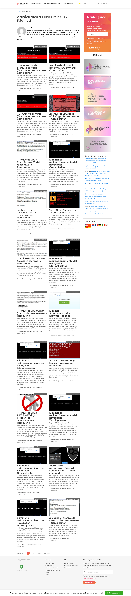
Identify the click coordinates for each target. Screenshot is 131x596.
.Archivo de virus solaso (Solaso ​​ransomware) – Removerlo (31, 261)
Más (65, 560)
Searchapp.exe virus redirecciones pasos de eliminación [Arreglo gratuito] (96, 196)
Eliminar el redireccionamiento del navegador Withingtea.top (63, 416)
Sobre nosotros (69, 563)
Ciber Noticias (36, 3)
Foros (47, 575)
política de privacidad (96, 593)
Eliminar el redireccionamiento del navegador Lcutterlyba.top (30, 522)
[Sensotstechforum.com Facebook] (101, 4)
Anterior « (21, 553)
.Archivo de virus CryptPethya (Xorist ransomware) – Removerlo (28, 163)
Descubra (48, 560)
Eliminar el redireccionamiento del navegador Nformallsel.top (63, 262)
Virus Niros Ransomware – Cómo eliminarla (63, 211)
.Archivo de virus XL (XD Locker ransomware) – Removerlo (63, 363)
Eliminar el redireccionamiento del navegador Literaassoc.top (30, 364)
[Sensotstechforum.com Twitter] (98, 4)
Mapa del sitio (49, 563)
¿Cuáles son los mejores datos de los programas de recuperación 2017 (96, 161)
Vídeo (47, 572)
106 (39, 553)
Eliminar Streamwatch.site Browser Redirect (59, 313)
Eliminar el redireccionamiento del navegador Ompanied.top (63, 163)
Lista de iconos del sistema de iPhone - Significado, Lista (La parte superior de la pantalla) (97, 173)
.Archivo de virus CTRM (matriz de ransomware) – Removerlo (32, 313)
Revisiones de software (52, 570)
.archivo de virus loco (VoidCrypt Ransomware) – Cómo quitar (64, 116)
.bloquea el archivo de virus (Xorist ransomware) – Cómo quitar (64, 520)
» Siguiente (45, 553)
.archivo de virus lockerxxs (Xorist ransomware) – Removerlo (26, 214)
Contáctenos (68, 568)
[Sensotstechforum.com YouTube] (104, 4)
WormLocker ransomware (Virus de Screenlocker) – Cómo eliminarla (62, 469)
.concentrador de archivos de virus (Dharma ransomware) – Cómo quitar (31, 69)
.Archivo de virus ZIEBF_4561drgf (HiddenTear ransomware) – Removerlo (27, 417)
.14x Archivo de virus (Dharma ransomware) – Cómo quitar (31, 116)
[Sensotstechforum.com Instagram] (106, 4)
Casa (18, 11)
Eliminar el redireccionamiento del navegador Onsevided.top (30, 469)
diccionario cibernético (52, 568)
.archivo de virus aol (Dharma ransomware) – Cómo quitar (63, 68)
